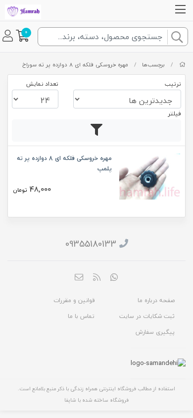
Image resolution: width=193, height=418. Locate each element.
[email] (79, 278)
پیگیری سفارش (155, 332)
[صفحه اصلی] (182, 64)
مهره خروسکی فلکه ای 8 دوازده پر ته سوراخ (75, 64)
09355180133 (90, 244)
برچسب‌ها (153, 64)
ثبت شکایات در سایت (147, 316)
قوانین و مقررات (74, 300)
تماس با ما (81, 316)
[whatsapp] (114, 278)
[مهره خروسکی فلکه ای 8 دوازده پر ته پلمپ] (149, 175)
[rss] (96, 278)
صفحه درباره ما (156, 300)
